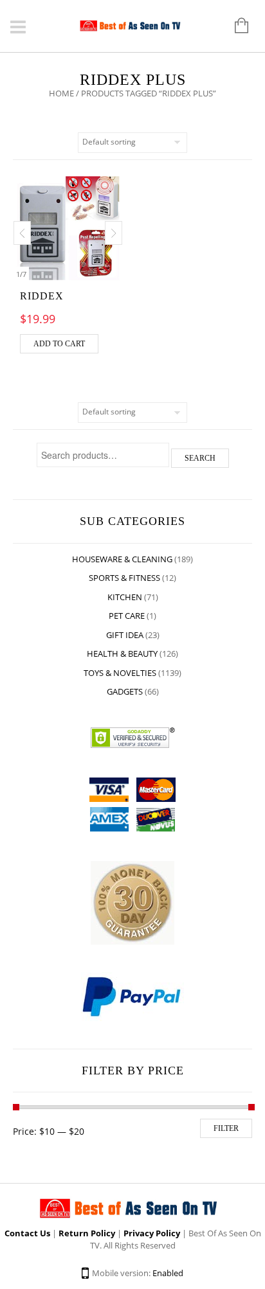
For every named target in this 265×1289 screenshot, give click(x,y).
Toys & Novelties (120, 673)
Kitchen (124, 597)
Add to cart (59, 343)
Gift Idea (124, 635)
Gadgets (125, 691)
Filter (226, 1128)
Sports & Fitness (124, 577)
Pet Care (127, 615)
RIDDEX (42, 295)
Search (200, 458)
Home (61, 93)
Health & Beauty (122, 653)
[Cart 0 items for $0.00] (235, 26)
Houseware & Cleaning (122, 559)
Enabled (167, 1273)
